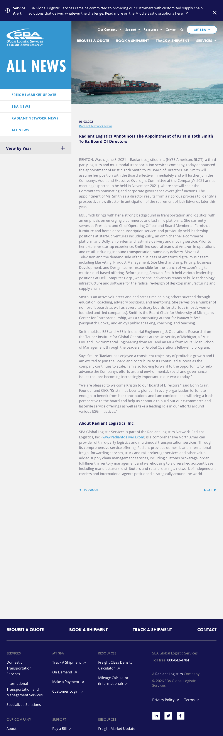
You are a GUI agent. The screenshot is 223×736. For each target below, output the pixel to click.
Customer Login (65, 691)
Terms (190, 699)
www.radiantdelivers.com (123, 437)
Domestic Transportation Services (19, 668)
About (12, 728)
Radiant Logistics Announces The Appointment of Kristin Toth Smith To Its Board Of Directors (146, 138)
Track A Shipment (67, 662)
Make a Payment (66, 681)
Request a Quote (93, 40)
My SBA (200, 30)
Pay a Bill (60, 728)
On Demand (62, 672)
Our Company (107, 30)
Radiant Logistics (169, 673)
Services (204, 40)
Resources (151, 30)
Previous (91, 490)
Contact (171, 30)
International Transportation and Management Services (25, 689)
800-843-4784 (178, 660)
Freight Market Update (116, 728)
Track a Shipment (172, 40)
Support (130, 30)
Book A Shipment (132, 40)
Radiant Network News (95, 126)
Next (208, 490)
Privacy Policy (163, 699)
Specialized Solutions (24, 704)
